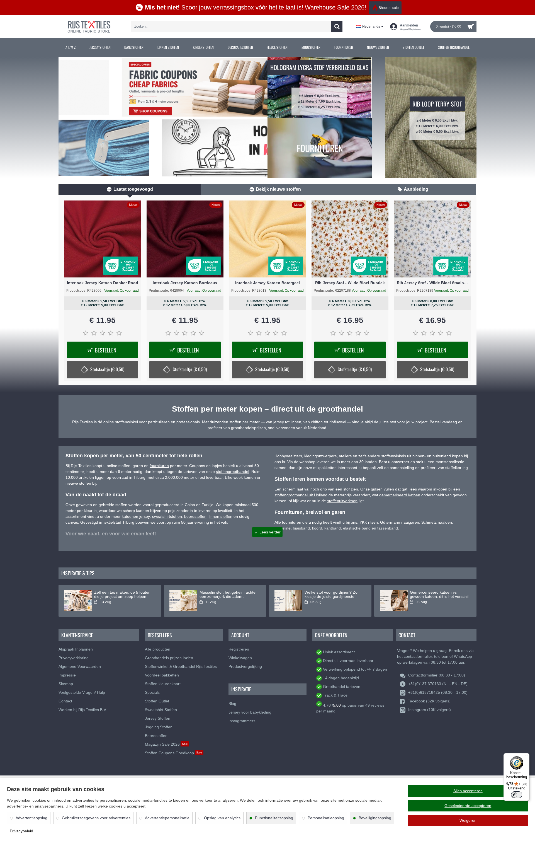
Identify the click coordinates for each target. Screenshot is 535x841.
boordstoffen (195, 516)
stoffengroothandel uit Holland (300, 495)
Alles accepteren (468, 791)
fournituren (159, 465)
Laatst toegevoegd (133, 189)
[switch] (516, 794)
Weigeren (467, 820)
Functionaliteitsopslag (274, 818)
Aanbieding (416, 189)
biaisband (301, 528)
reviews (377, 705)
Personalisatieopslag (326, 818)
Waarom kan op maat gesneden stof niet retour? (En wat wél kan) (123, 594)
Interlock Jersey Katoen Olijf (432, 283)
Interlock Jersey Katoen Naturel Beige (185, 283)
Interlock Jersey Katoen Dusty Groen (350, 283)
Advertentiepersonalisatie (167, 818)
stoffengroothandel (232, 471)
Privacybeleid (21, 831)
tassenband (387, 528)
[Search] (336, 26)
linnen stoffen (220, 516)
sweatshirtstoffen (167, 516)
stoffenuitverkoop (342, 501)
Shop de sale (389, 8)
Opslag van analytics (222, 818)
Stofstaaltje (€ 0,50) (190, 369)
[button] (267, 532)
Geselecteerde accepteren (467, 805)
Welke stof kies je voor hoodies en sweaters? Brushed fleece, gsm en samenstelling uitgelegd (227, 596)
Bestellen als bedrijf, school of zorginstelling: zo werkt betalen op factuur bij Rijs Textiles (332, 596)
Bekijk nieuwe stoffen (278, 189)
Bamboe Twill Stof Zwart (103, 283)
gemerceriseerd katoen (399, 495)
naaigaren (410, 522)
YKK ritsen (368, 522)
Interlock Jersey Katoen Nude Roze (267, 283)
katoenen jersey (136, 516)
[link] (70, 47)
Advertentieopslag (31, 818)
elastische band (357, 528)
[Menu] (526, 756)
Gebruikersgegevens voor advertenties (96, 818)
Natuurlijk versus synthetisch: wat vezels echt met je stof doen (439, 594)
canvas (71, 522)
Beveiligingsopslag (375, 818)
